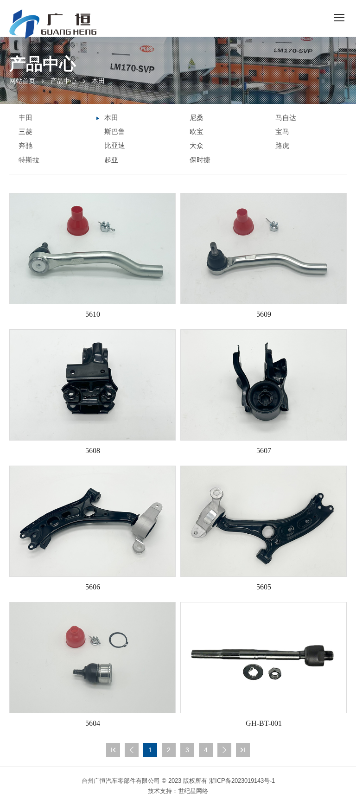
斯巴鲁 (114, 131)
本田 (98, 80)
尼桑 (196, 118)
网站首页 (22, 80)
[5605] (263, 521)
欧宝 (196, 131)
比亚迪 (114, 145)
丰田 (25, 118)
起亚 (111, 160)
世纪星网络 (193, 790)
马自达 (285, 118)
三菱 (25, 131)
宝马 (282, 131)
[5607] (263, 385)
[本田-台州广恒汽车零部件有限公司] (52, 24)
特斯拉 (29, 160)
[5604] (92, 657)
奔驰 (25, 145)
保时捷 (200, 160)
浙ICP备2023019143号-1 (242, 780)
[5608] (92, 385)
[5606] (92, 521)
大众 (196, 145)
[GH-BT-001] (263, 657)
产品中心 (63, 80)
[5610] (92, 248)
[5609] (263, 248)
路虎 (282, 145)
